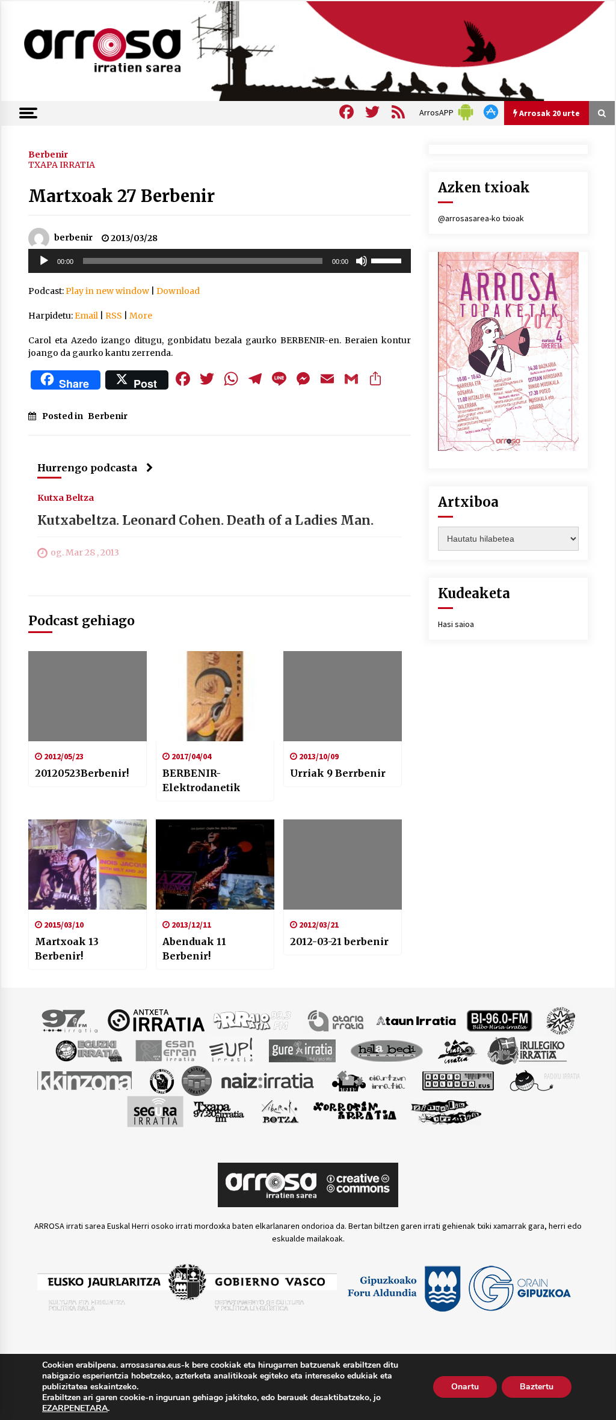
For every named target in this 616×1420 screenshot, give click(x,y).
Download (178, 291)
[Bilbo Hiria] (499, 1019)
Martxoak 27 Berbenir (121, 196)
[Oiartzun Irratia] (369, 1079)
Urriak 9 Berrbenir (338, 773)
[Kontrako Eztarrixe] (161, 1079)
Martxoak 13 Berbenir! (67, 948)
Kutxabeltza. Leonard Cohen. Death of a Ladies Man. (205, 520)
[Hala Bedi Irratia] (386, 1049)
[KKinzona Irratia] (85, 1079)
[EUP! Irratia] (231, 1049)
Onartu (465, 1386)
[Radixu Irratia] (544, 1079)
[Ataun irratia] (416, 1019)
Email (86, 315)
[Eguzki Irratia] (88, 1049)
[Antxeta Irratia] (156, 1019)
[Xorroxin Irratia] (354, 1110)
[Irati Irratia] (457, 1049)
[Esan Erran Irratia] (165, 1049)
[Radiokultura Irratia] (457, 1079)
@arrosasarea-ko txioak (481, 218)
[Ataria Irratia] (336, 1019)
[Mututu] (362, 261)
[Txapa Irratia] (218, 1110)
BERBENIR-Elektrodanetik (201, 780)
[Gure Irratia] (302, 1049)
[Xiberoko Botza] (279, 1110)
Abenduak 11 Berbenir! (194, 948)
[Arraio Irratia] (252, 1019)
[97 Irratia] (70, 1019)
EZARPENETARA (75, 1408)
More (140, 315)
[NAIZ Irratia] (268, 1079)
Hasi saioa (456, 624)
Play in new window (107, 291)
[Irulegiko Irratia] (527, 1049)
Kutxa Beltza (65, 497)
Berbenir (48, 154)
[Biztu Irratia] (561, 1019)
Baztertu (536, 1386)
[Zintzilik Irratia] (446, 1110)
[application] (219, 261)
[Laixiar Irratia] (197, 1079)
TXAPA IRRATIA (61, 164)
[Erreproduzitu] (44, 261)
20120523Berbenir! (82, 773)
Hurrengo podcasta (87, 468)
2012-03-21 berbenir (339, 941)
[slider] (388, 260)
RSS (113, 315)
